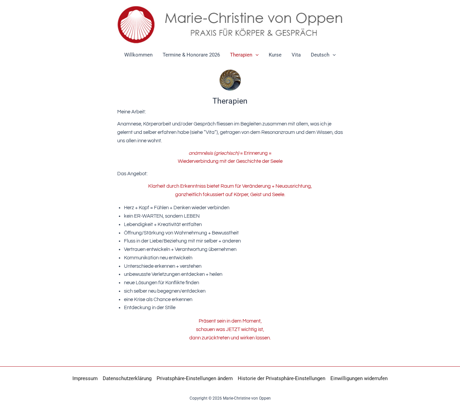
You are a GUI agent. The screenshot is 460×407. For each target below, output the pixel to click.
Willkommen (138, 55)
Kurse (275, 55)
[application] (255, 55)
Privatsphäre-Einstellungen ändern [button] (195, 378)
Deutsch (320, 55)
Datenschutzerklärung (127, 378)
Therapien (241, 55)
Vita (296, 55)
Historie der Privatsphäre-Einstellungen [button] (281, 378)
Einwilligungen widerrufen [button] (359, 378)
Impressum (85, 378)
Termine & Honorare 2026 (191, 55)
